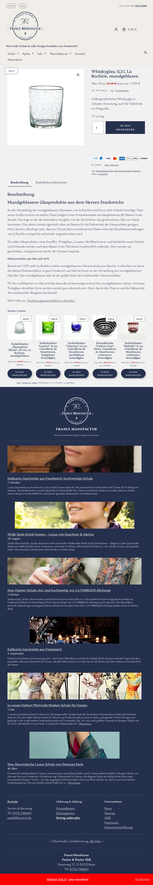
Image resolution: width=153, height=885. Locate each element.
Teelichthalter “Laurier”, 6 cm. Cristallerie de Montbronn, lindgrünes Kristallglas (48, 350)
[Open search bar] (145, 52)
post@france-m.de (19, 818)
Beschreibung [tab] (19, 182)
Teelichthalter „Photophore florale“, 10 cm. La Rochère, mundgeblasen (20, 349)
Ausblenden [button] (142, 879)
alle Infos (95, 841)
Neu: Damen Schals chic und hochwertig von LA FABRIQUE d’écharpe (59, 590)
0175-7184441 (141, 5)
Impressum (111, 822)
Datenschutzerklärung (118, 827)
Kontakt (11, 5)
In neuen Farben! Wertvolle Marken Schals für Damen (47, 705)
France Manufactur (76, 429)
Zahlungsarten (65, 813)
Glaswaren (114, 164)
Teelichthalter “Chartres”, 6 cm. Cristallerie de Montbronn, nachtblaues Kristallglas (76, 350)
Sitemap (109, 813)
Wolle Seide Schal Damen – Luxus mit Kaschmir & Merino (50, 534)
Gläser (107, 164)
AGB (107, 818)
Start (19, 382)
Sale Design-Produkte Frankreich (127, 170)
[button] (78, 75)
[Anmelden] (116, 29)
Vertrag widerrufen (68, 818)
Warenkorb (14, 59)
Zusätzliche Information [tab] (51, 182)
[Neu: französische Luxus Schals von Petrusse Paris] (74, 756)
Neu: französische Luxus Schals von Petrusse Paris (45, 764)
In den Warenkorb (125, 127)
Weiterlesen (85, 723)
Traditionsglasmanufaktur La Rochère (51, 300)
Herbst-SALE (56, 879)
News (22, 5)
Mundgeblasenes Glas (104, 170)
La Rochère (103, 174)
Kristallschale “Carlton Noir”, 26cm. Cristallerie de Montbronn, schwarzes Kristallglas (105, 350)
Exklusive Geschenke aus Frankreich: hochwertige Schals (50, 478)
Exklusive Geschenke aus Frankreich (34, 649)
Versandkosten (122, 90)
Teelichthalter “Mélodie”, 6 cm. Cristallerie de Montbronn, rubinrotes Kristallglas (133, 350)
